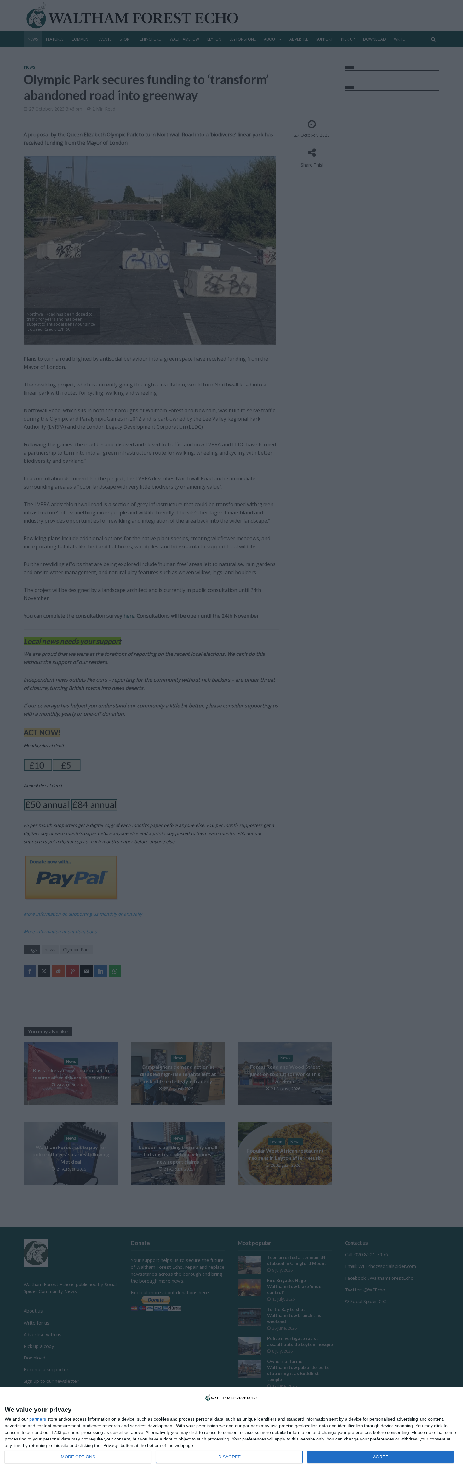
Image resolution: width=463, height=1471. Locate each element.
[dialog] (231, 1429)
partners (37, 1419)
